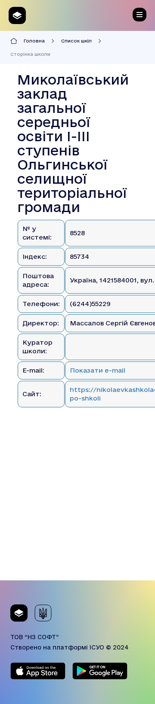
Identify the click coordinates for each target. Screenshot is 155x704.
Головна (34, 40)
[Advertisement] (77, 503)
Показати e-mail (97, 370)
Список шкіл (76, 40)
